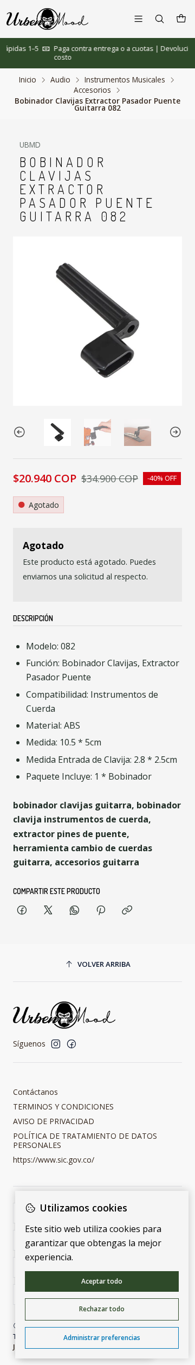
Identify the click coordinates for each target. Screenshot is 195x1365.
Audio (60, 80)
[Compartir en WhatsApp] (74, 910)
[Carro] (181, 19)
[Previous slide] (21, 432)
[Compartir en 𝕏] (48, 910)
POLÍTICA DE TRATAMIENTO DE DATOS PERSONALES (85, 1141)
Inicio (27, 80)
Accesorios (92, 90)
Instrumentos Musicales (124, 80)
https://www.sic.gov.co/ (53, 1159)
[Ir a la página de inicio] (47, 19)
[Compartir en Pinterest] (101, 910)
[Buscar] (159, 18)
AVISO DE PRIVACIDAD (53, 1121)
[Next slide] (174, 432)
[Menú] (138, 18)
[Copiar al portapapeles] (127, 910)
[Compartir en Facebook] (22, 910)
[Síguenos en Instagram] (55, 1043)
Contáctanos (35, 1092)
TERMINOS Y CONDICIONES (63, 1106)
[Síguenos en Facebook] (71, 1043)
